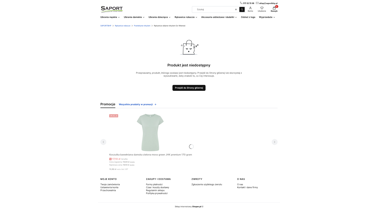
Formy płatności (154, 184)
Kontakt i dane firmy (247, 187)
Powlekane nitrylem (142, 26)
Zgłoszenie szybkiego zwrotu (207, 184)
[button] (242, 9)
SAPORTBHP (105, 26)
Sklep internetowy (188, 206)
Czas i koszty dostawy (157, 187)
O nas (240, 184)
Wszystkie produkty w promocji (136, 104)
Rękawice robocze (122, 26)
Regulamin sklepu (155, 190)
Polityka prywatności (157, 193)
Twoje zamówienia (110, 184)
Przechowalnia (108, 190)
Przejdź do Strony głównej (189, 87)
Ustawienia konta (109, 187)
